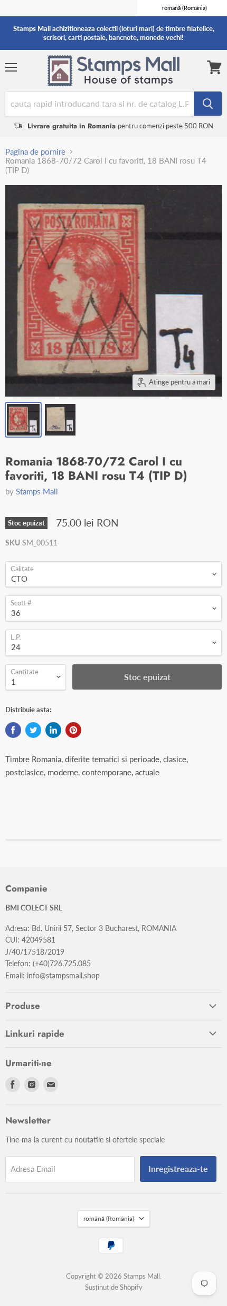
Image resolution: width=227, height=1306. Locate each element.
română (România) (108, 1218)
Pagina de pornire (35, 151)
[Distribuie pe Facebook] (13, 730)
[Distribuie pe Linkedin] (53, 730)
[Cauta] (208, 104)
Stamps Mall (37, 491)
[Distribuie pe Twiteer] (33, 730)
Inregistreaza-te (178, 1168)
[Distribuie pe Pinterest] (73, 730)
